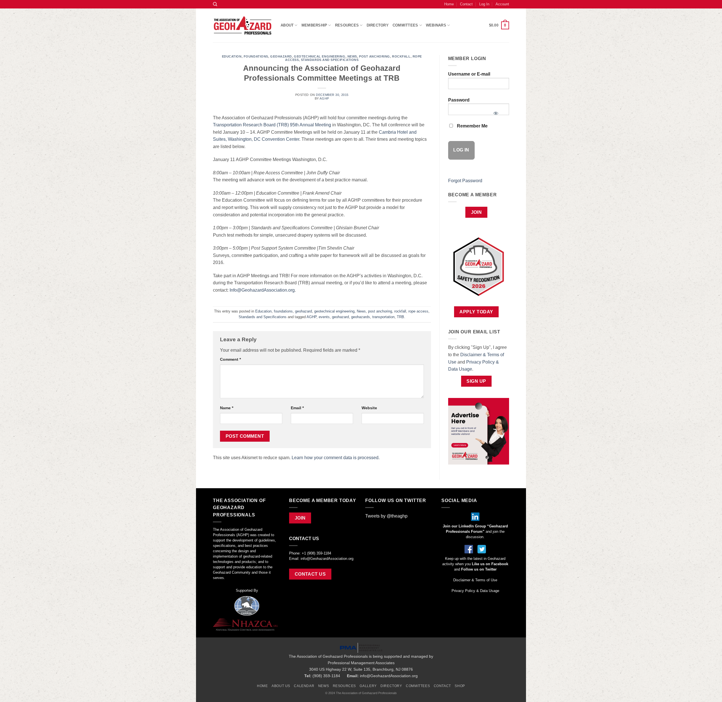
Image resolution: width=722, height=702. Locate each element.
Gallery (368, 686)
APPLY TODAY (476, 311)
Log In (484, 4)
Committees (405, 25)
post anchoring (374, 56)
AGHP (324, 98)
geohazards (360, 317)
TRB (400, 317)
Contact (466, 4)
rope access (418, 311)
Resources (344, 686)
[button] (499, 25)
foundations (256, 56)
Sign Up (476, 381)
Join (476, 212)
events (324, 317)
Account (502, 4)
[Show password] (496, 111)
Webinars (436, 25)
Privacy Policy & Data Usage (475, 591)
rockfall (401, 56)
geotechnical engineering (319, 56)
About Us (281, 686)
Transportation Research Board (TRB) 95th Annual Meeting (272, 124)
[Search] (215, 4)
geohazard (281, 56)
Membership (314, 25)
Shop (460, 686)
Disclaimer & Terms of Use (475, 580)
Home (449, 4)
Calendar (304, 686)
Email (297, 408)
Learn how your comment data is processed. (336, 457)
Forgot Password (465, 180)
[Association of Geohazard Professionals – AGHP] (242, 25)
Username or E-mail (469, 74)
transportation (383, 317)
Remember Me (472, 126)
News (352, 56)
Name (226, 408)
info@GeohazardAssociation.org (327, 558)
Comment (230, 359)
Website (369, 408)
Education (232, 56)
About (287, 25)
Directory (378, 25)
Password (459, 100)
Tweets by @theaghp (386, 516)
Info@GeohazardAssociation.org (262, 290)
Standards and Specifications (330, 59)
